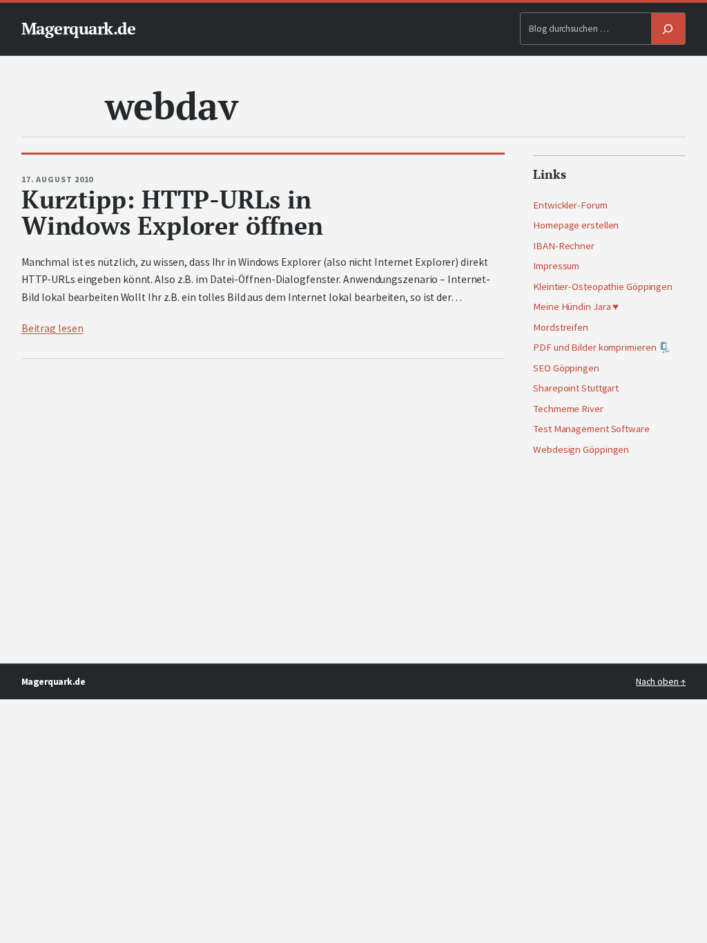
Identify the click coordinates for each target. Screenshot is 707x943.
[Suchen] (668, 28)
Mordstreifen (560, 327)
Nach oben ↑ (661, 682)
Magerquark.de (78, 28)
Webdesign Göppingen (581, 449)
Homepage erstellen (576, 225)
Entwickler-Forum (570, 205)
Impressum (556, 266)
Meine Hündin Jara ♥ (576, 306)
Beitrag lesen (52, 328)
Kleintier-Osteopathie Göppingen (602, 286)
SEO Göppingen (566, 368)
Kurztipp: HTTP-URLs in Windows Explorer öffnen (172, 213)
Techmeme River (568, 408)
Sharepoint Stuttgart (576, 388)
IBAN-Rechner (563, 246)
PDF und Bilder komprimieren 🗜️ (601, 347)
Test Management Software (591, 428)
